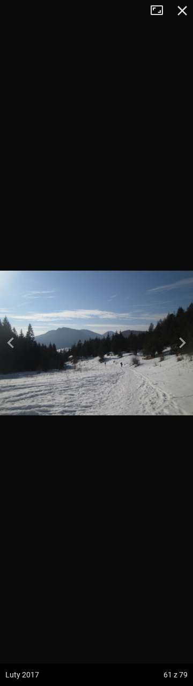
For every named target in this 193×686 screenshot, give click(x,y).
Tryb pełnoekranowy (161, 10)
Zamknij (182, 10)
